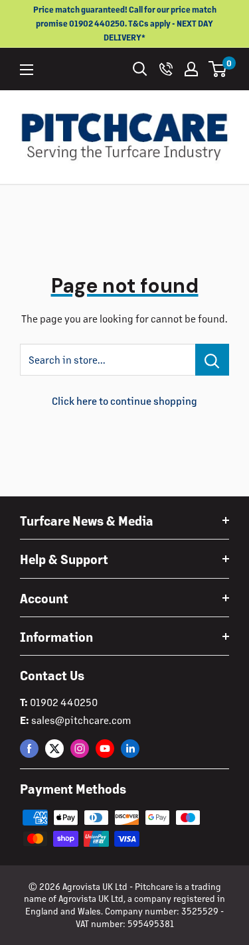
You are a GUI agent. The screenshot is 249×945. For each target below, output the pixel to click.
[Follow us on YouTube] (105, 748)
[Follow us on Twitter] (54, 748)
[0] (218, 69)
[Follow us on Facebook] (29, 748)
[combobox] (107, 360)
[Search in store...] (212, 360)
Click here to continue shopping (124, 400)
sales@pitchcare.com (81, 719)
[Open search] (140, 69)
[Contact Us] (166, 69)
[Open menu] (26, 69)
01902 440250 (64, 701)
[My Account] (191, 69)
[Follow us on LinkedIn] (130, 748)
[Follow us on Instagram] (79, 748)
